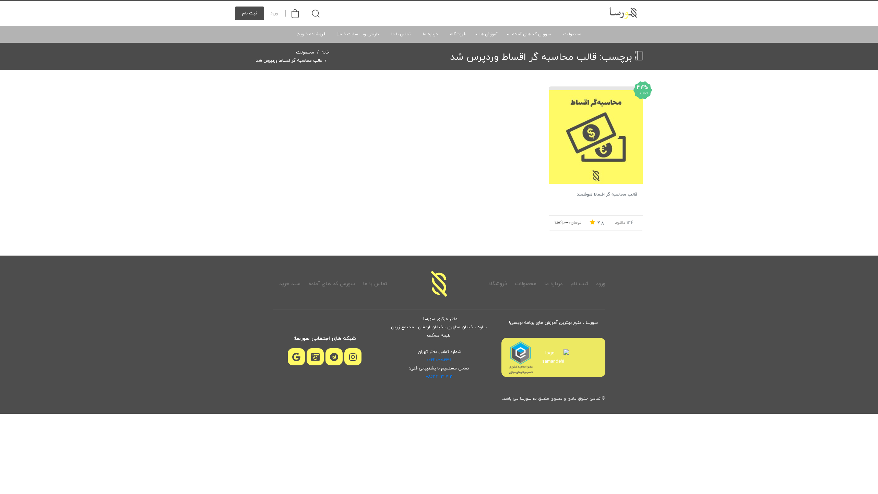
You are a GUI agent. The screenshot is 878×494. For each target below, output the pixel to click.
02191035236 (439, 360)
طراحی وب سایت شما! (358, 34)
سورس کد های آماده (531, 34)
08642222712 (439, 377)
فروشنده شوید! (311, 34)
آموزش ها (488, 34)
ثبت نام (249, 13)
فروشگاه (457, 34)
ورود (274, 13)
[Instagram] (352, 356)
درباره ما (430, 34)
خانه (325, 52)
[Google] (296, 356)
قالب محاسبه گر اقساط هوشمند (607, 194)
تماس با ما (401, 34)
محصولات (572, 34)
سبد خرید (289, 283)
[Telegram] (334, 356)
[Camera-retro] (315, 356)
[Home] (439, 284)
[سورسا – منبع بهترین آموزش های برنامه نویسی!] (623, 13)
